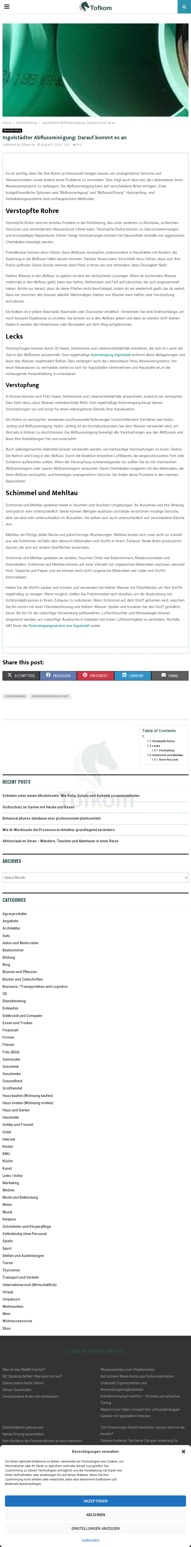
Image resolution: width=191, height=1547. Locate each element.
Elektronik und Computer (22, 1016)
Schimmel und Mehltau (167, 755)
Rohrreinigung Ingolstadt (111, 355)
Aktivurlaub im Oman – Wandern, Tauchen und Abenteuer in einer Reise (60, 841)
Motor (7, 1205)
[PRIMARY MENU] (6, 6)
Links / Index (12, 1176)
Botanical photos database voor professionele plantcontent (51, 818)
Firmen (8, 1037)
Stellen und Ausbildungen (23, 1256)
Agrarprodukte (14, 914)
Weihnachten (12, 1307)
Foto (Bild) (11, 1052)
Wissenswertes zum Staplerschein (127, 1370)
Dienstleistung (12, 130)
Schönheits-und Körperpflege (26, 1227)
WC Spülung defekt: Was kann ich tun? (32, 1376)
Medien (8, 1190)
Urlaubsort (11, 1299)
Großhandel (12, 1088)
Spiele (7, 1241)
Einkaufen (10, 1008)
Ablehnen (95, 1515)
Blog (6, 965)
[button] (183, 1451)
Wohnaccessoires (17, 1321)
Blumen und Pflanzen (19, 972)
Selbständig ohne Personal (24, 1234)
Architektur (11, 928)
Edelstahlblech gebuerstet (23, 1427)
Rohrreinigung (15, 696)
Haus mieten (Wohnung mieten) (27, 1103)
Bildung (8, 957)
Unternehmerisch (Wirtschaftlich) (29, 1285)
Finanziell (10, 1030)
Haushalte (10, 1117)
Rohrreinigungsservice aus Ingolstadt (59, 625)
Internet (8, 1139)
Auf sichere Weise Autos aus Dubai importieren (137, 1376)
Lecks (156, 746)
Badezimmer (13, 950)
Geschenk (10, 1067)
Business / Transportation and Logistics (35, 987)
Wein (6, 1314)
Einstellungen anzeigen (96, 1528)
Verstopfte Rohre (163, 741)
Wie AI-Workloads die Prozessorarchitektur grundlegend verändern (58, 830)
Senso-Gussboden (16, 1390)
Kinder (7, 1147)
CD (4, 994)
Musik (7, 1212)
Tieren (7, 1263)
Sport (6, 1248)
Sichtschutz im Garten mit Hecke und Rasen (38, 807)
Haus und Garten (16, 1110)
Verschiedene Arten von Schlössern (30, 1396)
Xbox (6, 1328)
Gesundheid (12, 1081)
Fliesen (8, 1045)
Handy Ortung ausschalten (23, 1434)
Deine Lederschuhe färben (23, 1383)
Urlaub (7, 1292)
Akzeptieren (96, 1501)
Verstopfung (166, 750)
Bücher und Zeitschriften (22, 979)
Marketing (10, 1183)
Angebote (10, 921)
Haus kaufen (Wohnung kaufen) (27, 1096)
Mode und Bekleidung (20, 1197)
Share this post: (169, 759)
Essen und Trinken (17, 1023)
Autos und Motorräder (20, 943)
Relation (9, 1219)
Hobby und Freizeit (17, 1125)
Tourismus (11, 1270)
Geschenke (11, 1074)
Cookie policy (90, 1540)
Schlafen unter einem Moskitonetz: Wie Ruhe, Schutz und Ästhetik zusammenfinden (71, 796)
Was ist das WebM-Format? (23, 1370)
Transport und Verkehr (20, 1277)
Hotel (6, 1132)
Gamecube (11, 1059)
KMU (6, 1154)
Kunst (7, 1168)
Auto (6, 936)
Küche (7, 1161)
